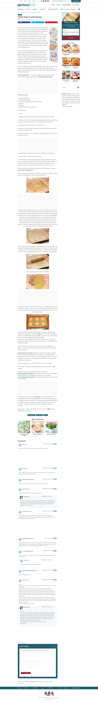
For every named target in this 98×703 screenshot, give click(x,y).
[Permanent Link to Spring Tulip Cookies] (51, 432)
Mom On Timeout (76, 1)
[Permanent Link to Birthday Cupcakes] (37, 432)
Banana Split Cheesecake (75, 81)
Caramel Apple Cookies (75, 68)
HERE (48, 409)
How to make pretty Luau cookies (26, 377)
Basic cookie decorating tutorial (26, 373)
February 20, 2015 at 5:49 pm (47, 606)
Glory (25, 496)
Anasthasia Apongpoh (28, 570)
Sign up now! (61, 1)
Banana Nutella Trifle (66, 81)
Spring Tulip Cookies (51, 434)
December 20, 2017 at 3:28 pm (47, 488)
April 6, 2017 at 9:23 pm (49, 538)
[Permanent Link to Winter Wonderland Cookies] (24, 432)
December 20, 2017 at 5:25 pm (47, 496)
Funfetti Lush (75, 53)
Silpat (39, 333)
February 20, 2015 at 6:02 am (47, 579)
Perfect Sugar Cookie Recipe (45, 76)
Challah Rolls (66, 67)
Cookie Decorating (31, 415)
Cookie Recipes (39, 415)
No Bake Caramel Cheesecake (66, 54)
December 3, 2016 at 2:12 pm (48, 550)
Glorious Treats (26, 5)
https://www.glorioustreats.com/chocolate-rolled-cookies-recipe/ (33, 621)
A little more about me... (67, 106)
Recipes (19, 14)
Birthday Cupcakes (37, 434)
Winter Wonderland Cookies (24, 435)
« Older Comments (21, 642)
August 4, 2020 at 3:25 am (48, 443)
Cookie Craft (37, 396)
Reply (55, 468)
